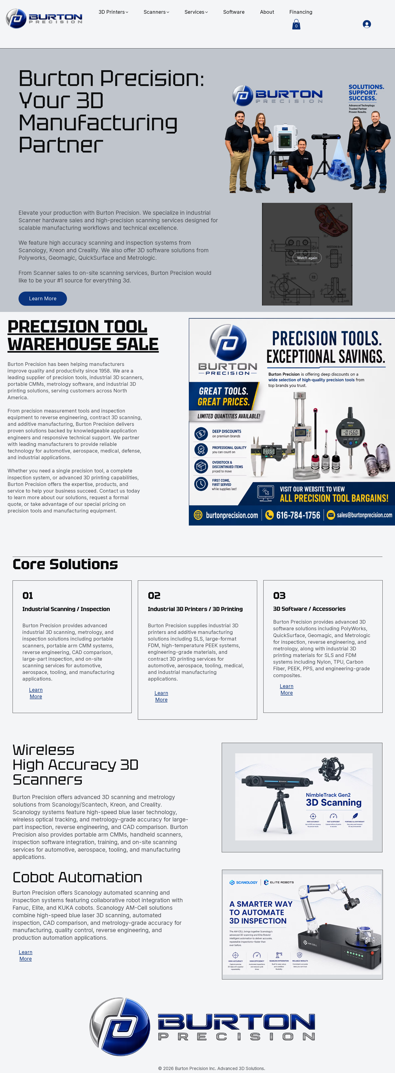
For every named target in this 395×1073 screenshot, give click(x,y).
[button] (296, 24)
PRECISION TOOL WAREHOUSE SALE (83, 335)
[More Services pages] (206, 12)
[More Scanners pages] (168, 12)
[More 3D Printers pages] (127, 12)
